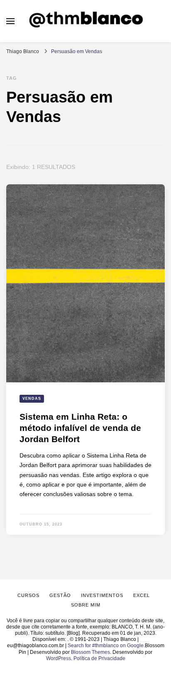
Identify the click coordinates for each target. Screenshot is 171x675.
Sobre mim (85, 604)
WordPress (58, 658)
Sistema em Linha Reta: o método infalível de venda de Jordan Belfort (80, 428)
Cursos (28, 595)
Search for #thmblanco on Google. (106, 645)
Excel (141, 595)
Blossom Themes (90, 652)
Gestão (60, 595)
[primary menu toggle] (10, 21)
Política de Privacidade (99, 658)
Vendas (31, 398)
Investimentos (102, 595)
